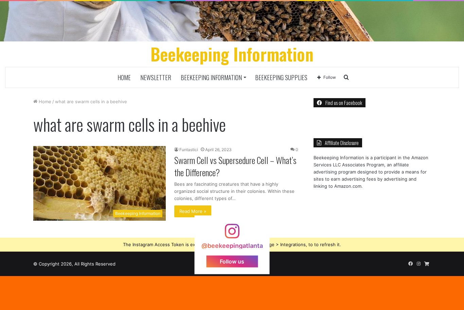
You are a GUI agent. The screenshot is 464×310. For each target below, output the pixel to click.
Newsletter (155, 77)
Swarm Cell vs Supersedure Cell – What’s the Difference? (235, 166)
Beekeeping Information (211, 77)
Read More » (192, 211)
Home (124, 77)
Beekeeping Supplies (281, 77)
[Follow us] (232, 234)
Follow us (232, 261)
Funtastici (188, 149)
